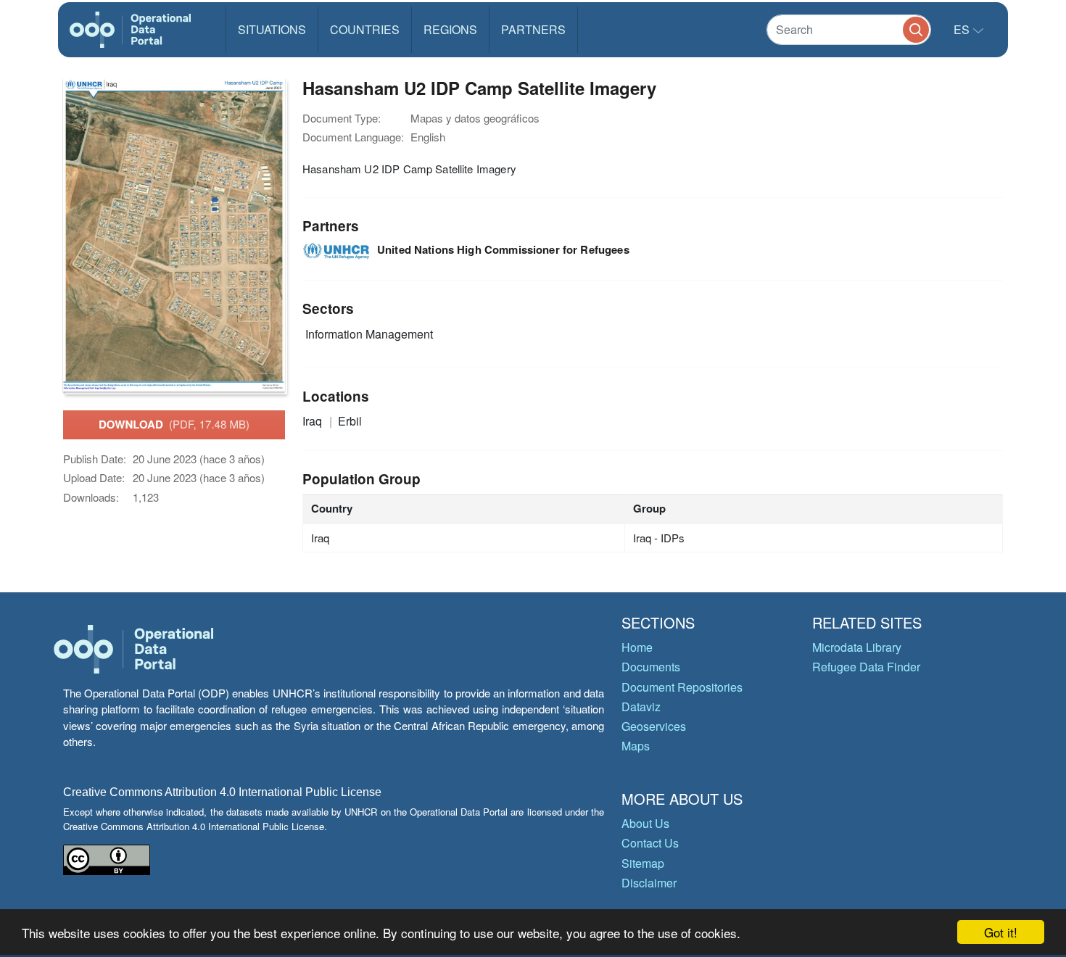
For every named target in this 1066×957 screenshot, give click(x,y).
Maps (635, 745)
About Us (645, 823)
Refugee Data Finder (866, 666)
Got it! (1000, 932)
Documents (650, 666)
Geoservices (653, 726)
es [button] (963, 29)
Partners (533, 29)
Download (174, 424)
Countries (365, 29)
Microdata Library (856, 647)
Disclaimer (649, 882)
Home (637, 647)
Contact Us (650, 842)
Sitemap (642, 863)
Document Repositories (682, 687)
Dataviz (641, 706)
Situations (272, 29)
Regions (450, 29)
